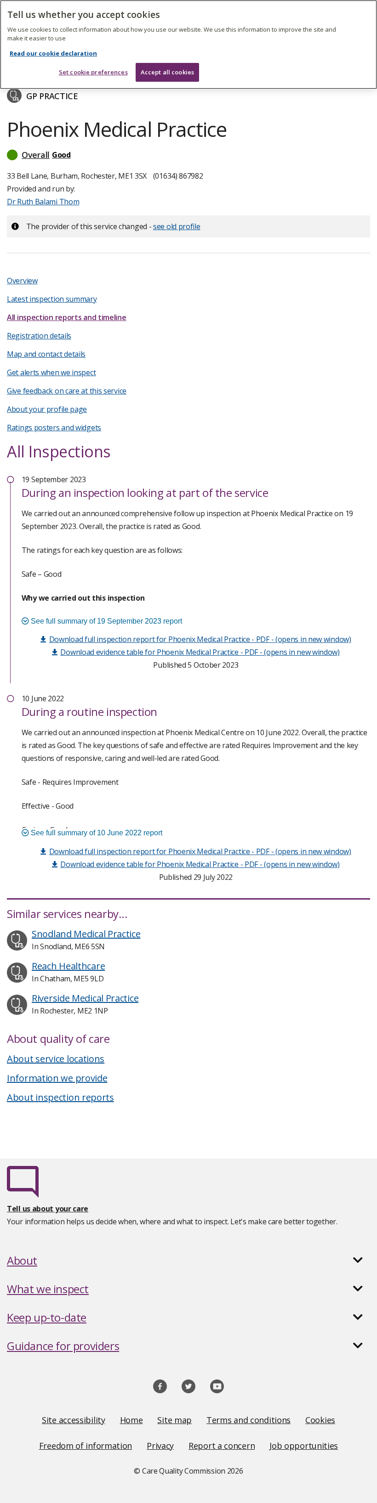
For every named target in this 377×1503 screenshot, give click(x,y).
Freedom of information (85, 1445)
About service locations (55, 1059)
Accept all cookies (167, 72)
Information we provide (57, 1078)
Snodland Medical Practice (86, 934)
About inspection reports (60, 1097)
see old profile (176, 226)
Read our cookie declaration (53, 53)
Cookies (320, 1419)
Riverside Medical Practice (85, 998)
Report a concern (221, 1445)
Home (131, 1419)
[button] (188, 154)
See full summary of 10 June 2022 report (95, 833)
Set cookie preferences (93, 72)
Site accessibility (73, 1419)
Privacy (160, 1445)
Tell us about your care (47, 1209)
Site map (174, 1419)
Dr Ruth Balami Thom (43, 202)
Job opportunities (303, 1445)
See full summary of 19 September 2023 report (105, 621)
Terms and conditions (248, 1419)
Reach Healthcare (68, 966)
